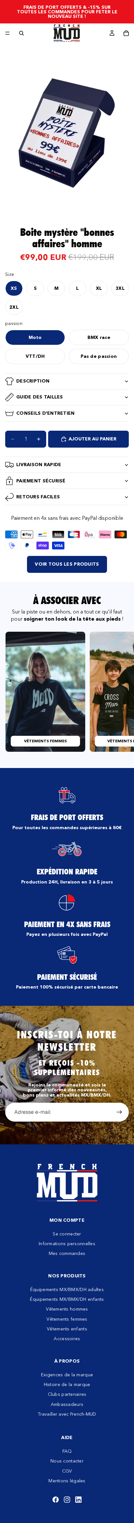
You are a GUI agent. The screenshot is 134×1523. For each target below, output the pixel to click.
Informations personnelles (67, 1244)
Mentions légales (66, 1481)
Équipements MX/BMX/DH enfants (67, 1299)
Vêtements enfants (67, 1329)
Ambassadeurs (67, 1404)
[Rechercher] (21, 33)
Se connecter (67, 1234)
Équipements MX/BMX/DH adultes (67, 1289)
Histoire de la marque (67, 1384)
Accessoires (67, 1339)
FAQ (67, 1451)
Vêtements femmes (67, 1319)
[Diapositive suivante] (121, 692)
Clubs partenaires (67, 1394)
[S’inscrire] (119, 1112)
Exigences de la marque (67, 1375)
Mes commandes (67, 1253)
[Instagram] (67, 1500)
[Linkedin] (78, 1500)
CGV (67, 1471)
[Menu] (7, 33)
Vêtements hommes (67, 1309)
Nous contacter (67, 1461)
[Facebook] (56, 1500)
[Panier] (126, 33)
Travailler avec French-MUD (67, 1414)
